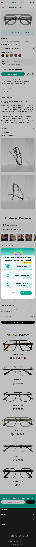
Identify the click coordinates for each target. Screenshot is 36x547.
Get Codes (26, 292)
